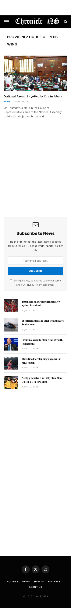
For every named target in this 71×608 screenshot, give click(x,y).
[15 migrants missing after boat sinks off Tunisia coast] (11, 324)
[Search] (65, 21)
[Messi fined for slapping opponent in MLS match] (11, 363)
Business (54, 581)
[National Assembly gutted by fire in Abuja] (35, 73)
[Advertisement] (35, 173)
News (26, 581)
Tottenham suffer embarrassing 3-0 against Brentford (41, 303)
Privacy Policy (34, 284)
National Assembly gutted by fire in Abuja (33, 96)
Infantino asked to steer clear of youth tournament (42, 342)
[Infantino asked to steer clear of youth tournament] (11, 344)
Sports (39, 581)
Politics (13, 581)
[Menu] (6, 21)
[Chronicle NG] (37, 21)
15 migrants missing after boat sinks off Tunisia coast (43, 322)
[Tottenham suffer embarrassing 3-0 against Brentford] (11, 305)
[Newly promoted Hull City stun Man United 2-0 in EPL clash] (11, 382)
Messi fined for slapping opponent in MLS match (41, 361)
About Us (35, 587)
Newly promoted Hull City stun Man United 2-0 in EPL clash (42, 380)
